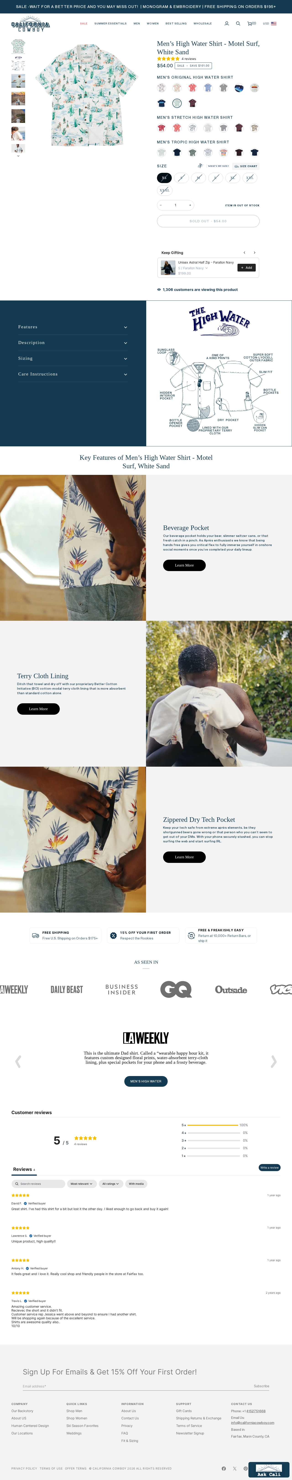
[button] (136, 23)
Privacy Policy (24, 1468)
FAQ (124, 1433)
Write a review (270, 1167)
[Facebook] (224, 1469)
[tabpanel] (146, 1257)
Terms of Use (51, 1468)
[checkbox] (136, 1184)
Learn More (184, 565)
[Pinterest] (246, 1469)
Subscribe (261, 1386)
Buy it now (208, 236)
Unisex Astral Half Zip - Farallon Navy (206, 262)
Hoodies (146, 1090)
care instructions (38, 373)
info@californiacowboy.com (252, 1423)
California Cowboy (109, 1468)
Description (31, 342)
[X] (235, 1469)
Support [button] (183, 1404)
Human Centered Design (30, 1426)
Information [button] (132, 1404)
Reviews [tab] (24, 1169)
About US (18, 1418)
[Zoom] (36, 149)
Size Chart (248, 166)
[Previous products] (245, 252)
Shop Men (74, 1411)
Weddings (74, 1433)
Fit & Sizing (129, 1441)
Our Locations (22, 1433)
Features (28, 326)
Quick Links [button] (76, 1404)
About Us (128, 1411)
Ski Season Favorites (82, 1426)
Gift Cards (184, 1411)
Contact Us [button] (241, 1404)
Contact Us (130, 1418)
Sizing (25, 358)
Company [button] (19, 1404)
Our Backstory (22, 1411)
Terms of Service (189, 1426)
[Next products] (255, 252)
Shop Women (76, 1418)
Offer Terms (76, 1468)
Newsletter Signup (190, 1433)
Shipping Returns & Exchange (198, 1418)
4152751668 (256, 1411)
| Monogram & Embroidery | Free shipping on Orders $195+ (208, 6)
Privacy (127, 1426)
